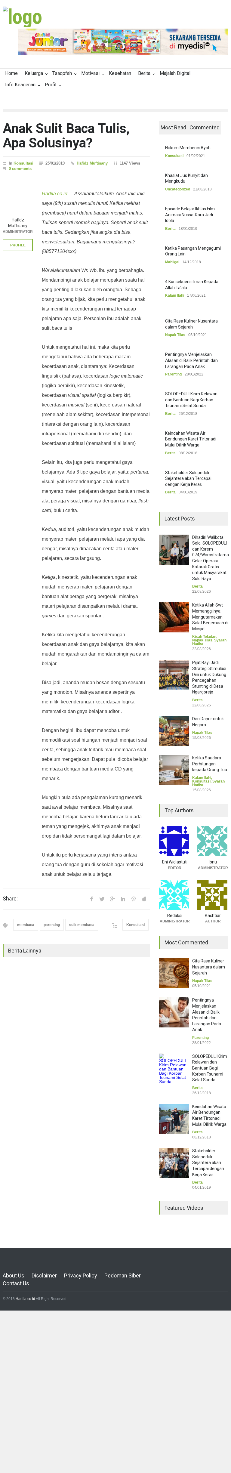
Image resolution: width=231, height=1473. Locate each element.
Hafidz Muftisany (92, 163)
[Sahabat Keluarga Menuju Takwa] (22, 17)
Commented (204, 127)
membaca (25, 925)
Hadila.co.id (25, 1299)
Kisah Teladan (204, 637)
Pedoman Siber (122, 1275)
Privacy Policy (80, 1275)
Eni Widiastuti (174, 862)
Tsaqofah (62, 73)
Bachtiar (213, 915)
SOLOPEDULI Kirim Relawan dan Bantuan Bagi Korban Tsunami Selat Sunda (191, 399)
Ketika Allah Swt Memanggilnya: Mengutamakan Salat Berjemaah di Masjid (210, 617)
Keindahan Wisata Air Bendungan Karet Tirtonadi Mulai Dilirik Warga (190, 439)
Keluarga (34, 73)
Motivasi (90, 73)
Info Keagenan (20, 85)
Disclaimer (44, 1275)
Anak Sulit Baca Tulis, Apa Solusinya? (66, 136)
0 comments (20, 168)
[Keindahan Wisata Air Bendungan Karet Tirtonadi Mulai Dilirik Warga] (174, 1119)
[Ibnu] (212, 841)
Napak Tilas (175, 335)
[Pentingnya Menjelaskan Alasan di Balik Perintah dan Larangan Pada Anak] (174, 1012)
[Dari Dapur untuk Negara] (174, 731)
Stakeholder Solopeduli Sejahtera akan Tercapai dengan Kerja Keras (188, 478)
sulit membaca (81, 925)
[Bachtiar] (212, 895)
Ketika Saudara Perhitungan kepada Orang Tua (209, 763)
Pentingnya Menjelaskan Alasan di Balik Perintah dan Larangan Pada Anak (191, 360)
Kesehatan (120, 73)
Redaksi (174, 915)
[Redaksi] (174, 895)
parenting (52, 925)
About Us (13, 1275)
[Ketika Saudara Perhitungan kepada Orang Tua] (174, 770)
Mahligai (172, 262)
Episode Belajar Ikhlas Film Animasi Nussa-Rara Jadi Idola (190, 214)
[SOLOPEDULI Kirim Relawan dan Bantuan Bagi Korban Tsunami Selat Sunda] (174, 1069)
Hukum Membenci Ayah (188, 147)
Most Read (173, 127)
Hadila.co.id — (57, 193)
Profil (50, 85)
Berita (144, 73)
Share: (10, 898)
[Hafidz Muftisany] (18, 199)
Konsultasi (23, 163)
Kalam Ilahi (174, 295)
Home (11, 73)
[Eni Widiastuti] (174, 841)
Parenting (173, 374)
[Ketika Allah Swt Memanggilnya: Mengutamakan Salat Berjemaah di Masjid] (174, 617)
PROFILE (18, 245)
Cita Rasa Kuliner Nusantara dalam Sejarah (208, 967)
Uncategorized (177, 189)
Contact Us (16, 1283)
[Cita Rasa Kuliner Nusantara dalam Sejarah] (174, 973)
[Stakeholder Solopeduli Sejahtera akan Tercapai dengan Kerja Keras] (174, 1163)
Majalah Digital (175, 73)
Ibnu (213, 862)
